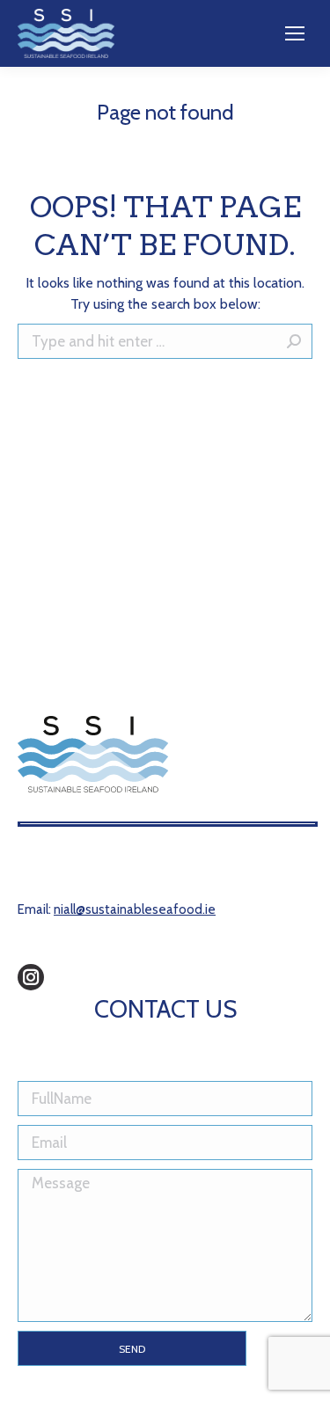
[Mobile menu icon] (294, 33)
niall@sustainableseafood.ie (135, 909)
